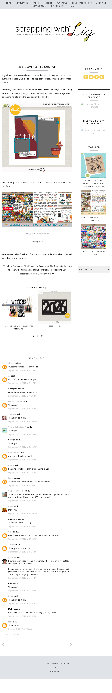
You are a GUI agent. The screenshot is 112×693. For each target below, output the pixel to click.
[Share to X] (34, 336)
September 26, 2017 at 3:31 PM (22, 383)
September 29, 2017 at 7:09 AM (22, 603)
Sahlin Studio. (33, 182)
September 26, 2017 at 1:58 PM (22, 370)
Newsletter (22, 3)
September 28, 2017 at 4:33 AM (22, 526)
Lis (9, 621)
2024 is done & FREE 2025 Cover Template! (19, 327)
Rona (10, 506)
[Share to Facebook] (38, 336)
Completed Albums (82, 3)
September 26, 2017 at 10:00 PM (22, 421)
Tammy (12, 544)
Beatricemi (13, 452)
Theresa (12, 414)
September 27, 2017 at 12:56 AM (22, 447)
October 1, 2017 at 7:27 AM (20, 629)
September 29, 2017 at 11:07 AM (22, 616)
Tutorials (62, 3)
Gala (10, 531)
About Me (101, 3)
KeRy (10, 596)
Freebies (47, 3)
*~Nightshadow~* (17, 427)
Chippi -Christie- (16, 490)
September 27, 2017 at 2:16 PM (22, 472)
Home (8, 3)
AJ (9, 376)
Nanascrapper (15, 401)
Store (36, 3)
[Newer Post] (3, 644)
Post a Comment (13, 634)
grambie (12, 557)
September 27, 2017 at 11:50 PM (22, 513)
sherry (11, 363)
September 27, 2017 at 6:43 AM (22, 459)
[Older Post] (71, 644)
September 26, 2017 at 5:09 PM (22, 408)
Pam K (11, 465)
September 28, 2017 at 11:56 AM (22, 539)
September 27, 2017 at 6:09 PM (22, 500)
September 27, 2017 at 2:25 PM (22, 485)
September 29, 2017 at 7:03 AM (22, 590)
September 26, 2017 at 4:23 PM (22, 396)
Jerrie (11, 478)
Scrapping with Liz (59, 663)
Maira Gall (56, 671)
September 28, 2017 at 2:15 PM (22, 578)
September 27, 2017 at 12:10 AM (22, 434)
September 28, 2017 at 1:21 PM (22, 551)
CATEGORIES (57, 6)
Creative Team (38, 6)
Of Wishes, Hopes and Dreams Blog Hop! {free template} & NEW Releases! (93, 183)
